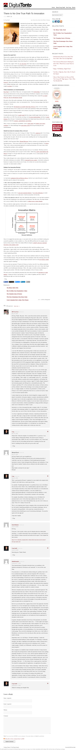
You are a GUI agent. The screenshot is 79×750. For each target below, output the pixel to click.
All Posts (43, 299)
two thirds (9, 86)
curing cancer (30, 123)
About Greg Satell (60, 7)
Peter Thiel (6, 92)
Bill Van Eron (15, 312)
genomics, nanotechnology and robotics (22, 121)
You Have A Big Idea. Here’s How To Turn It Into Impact (64, 73)
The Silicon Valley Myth (12, 288)
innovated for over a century (31, 160)
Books (73, 7)
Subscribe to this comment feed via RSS (14, 739)
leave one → (17, 306)
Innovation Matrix (42, 20)
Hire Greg (68, 7)
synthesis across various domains (35, 201)
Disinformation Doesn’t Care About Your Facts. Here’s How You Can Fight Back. (63, 57)
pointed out (38, 133)
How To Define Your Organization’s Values (17, 291)
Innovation (35, 20)
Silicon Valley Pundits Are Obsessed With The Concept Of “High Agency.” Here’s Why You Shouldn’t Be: (64, 79)
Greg (13, 432)
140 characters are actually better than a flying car (24, 106)
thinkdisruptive (15, 561)
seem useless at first (25, 125)
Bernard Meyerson (24, 141)
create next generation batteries (25, 193)
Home (53, 7)
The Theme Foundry (15, 747)
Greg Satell (14, 548)
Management (47, 299)
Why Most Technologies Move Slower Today (17, 297)
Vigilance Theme (7, 747)
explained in (19, 178)
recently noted (21, 115)
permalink (21, 311)
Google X (6, 82)
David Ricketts (15, 525)
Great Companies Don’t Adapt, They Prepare (17, 300)
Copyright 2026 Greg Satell (70, 747)
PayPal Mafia (37, 92)
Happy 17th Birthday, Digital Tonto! (62, 68)
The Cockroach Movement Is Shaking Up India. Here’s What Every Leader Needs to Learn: (63, 63)
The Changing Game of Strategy (14, 294)
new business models (44, 259)
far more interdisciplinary (35, 117)
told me (47, 143)
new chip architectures (38, 193)
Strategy (48, 20)
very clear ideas (23, 63)
